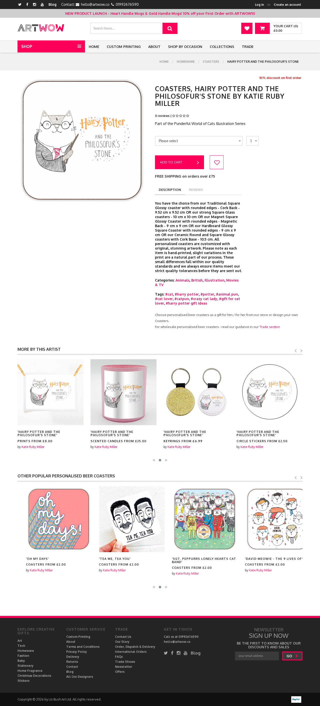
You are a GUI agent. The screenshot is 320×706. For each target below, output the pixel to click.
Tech (21, 646)
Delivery (72, 657)
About (154, 46)
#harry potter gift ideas (186, 303)
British (197, 280)
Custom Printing (124, 46)
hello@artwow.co (95, 4)
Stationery (26, 666)
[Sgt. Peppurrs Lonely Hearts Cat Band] (197, 519)
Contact (72, 667)
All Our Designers (79, 677)
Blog (52, 4)
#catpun (181, 299)
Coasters (211, 61)
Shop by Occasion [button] (185, 46)
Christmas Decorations (34, 676)
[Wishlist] (246, 28)
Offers (119, 672)
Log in (259, 4)
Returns (72, 662)
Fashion (23, 656)
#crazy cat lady (204, 299)
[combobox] (198, 141)
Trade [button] (248, 46)
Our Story (122, 642)
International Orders (130, 652)
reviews (196, 190)
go (289, 656)
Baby (21, 661)
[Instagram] (34, 4)
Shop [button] (26, 46)
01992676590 (127, 4)
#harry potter (187, 294)
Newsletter (123, 667)
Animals (183, 280)
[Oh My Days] (51, 519)
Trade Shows (125, 662)
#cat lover (164, 299)
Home (94, 46)
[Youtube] (42, 4)
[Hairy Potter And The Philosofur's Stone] (51, 392)
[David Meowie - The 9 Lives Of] (269, 519)
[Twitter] (20, 4)
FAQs (119, 657)
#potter (207, 294)
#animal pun (227, 294)
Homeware (186, 61)
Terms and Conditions (83, 647)
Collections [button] (222, 46)
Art (20, 641)
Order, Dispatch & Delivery (135, 647)
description (170, 190)
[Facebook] (27, 4)
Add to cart (171, 162)
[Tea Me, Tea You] (123, 519)
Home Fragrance (30, 671)
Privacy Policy (76, 652)
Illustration (214, 280)
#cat (169, 294)
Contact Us (123, 637)
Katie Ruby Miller (33, 447)
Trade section (270, 327)
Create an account (287, 4)
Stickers (24, 681)
